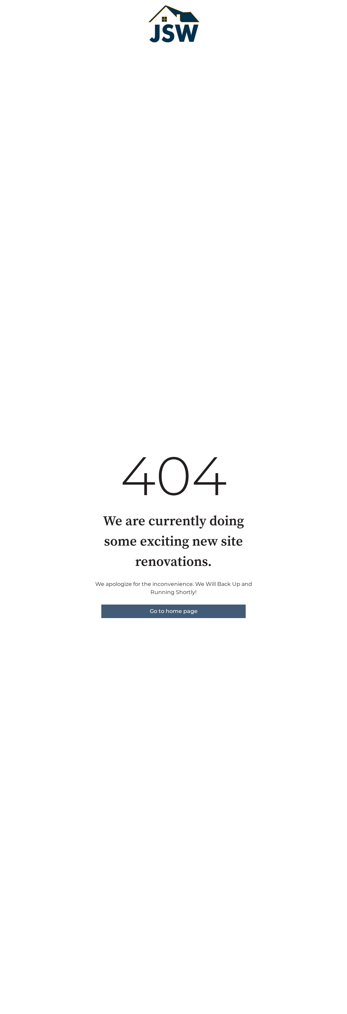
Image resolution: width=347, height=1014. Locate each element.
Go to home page (174, 611)
